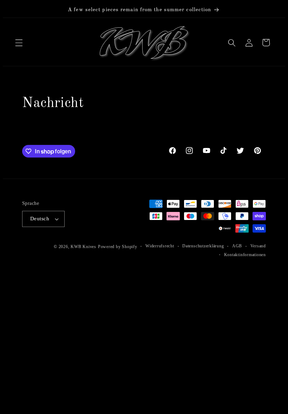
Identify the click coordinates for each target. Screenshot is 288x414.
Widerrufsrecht (154, 245)
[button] (19, 42)
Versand (253, 245)
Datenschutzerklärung (197, 245)
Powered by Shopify (112, 246)
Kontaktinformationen (240, 254)
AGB (232, 245)
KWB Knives (78, 246)
